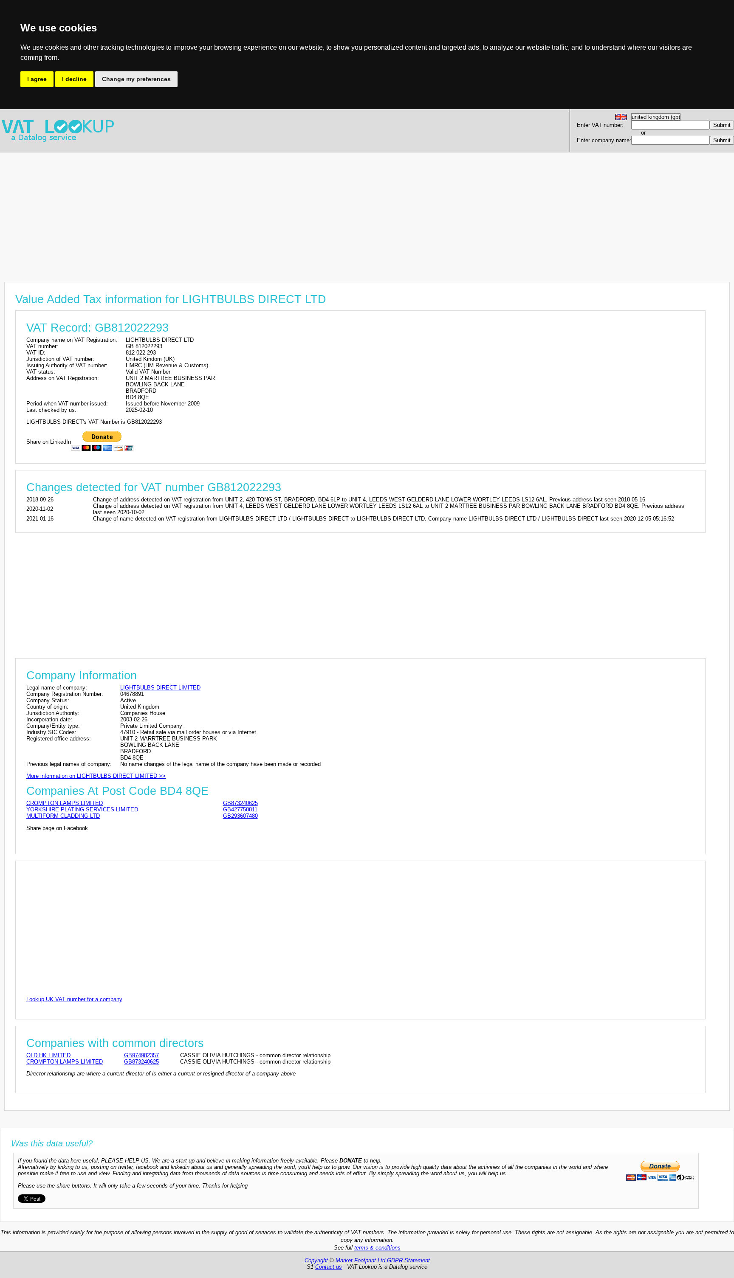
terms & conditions (377, 1247)
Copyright (316, 1260)
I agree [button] (37, 79)
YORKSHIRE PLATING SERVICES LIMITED (82, 809)
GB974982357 (141, 1055)
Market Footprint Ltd (360, 1260)
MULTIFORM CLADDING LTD (63, 816)
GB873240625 (240, 803)
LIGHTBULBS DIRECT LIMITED (160, 687)
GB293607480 (240, 816)
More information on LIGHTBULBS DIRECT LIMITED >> (96, 776)
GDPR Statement (408, 1260)
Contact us (328, 1267)
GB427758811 (240, 809)
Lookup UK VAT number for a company (74, 999)
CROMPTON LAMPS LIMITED (64, 803)
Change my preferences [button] (136, 79)
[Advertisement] (255, 211)
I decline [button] (74, 79)
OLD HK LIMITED (48, 1055)
